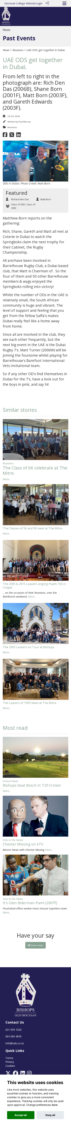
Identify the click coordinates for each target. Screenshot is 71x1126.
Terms (9, 1058)
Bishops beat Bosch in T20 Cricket (32, 785)
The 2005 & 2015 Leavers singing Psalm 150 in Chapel (34, 585)
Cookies (10, 1066)
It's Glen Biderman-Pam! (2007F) (30, 902)
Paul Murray (24, 121)
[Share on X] (11, 136)
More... (7, 479)
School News (10, 781)
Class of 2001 (18, 204)
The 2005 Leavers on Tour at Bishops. (29, 647)
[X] (8, 1074)
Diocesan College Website (20, 3)
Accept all (21, 1115)
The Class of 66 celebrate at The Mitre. (35, 470)
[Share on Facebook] (5, 136)
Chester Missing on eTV (23, 844)
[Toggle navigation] (64, 3)
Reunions (18, 50)
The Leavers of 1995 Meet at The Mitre (29, 703)
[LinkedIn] (22, 1074)
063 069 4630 (13, 1036)
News (6, 50)
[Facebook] (15, 1074)
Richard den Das (20, 199)
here (55, 1104)
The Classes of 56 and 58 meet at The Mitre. (33, 528)
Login (39, 3)
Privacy (9, 1062)
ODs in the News (13, 840)
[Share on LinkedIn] (18, 136)
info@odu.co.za (14, 1043)
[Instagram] (29, 1074)
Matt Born (45, 199)
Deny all (50, 1115)
